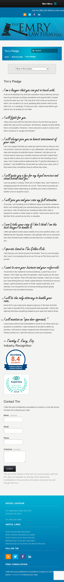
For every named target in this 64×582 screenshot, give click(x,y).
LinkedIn (39, 14)
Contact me (16, 574)
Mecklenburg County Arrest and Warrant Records (25, 543)
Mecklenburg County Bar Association (20, 540)
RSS (24, 14)
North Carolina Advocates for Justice (20, 534)
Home (6, 56)
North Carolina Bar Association (18, 531)
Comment (12, 449)
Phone (6, 438)
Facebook (34, 14)
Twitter (29, 14)
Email (6, 426)
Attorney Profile (17, 56)
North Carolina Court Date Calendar (20, 537)
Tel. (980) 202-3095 (13, 519)
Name (10, 415)
